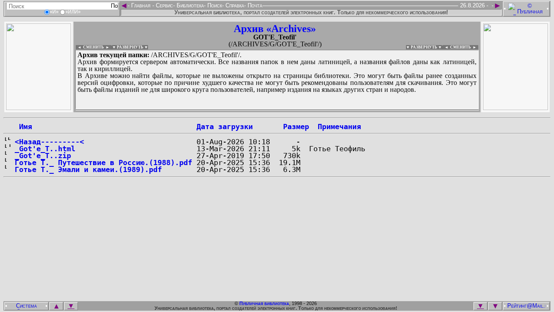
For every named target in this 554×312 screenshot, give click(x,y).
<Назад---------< (49, 141)
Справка (234, 5)
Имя (23, 126)
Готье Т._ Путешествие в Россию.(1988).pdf (103, 162)
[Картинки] (515, 107)
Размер (296, 126)
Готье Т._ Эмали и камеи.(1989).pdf (88, 169)
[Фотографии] (38, 107)
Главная (140, 5)
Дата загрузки (224, 126)
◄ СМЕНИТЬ (90, 47)
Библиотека (189, 5)
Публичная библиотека (264, 303)
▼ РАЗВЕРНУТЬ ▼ (130, 47)
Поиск (214, 5)
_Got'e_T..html (45, 148)
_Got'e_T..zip (43, 155)
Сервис (163, 5)
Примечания (339, 126)
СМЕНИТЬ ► (464, 47)
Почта (254, 5)
